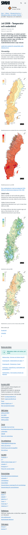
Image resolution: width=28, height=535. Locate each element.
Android (11, 529)
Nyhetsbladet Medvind (7, 519)
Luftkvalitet (4, 431)
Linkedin (11, 464)
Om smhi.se (4, 450)
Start (2, 13)
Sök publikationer (6, 517)
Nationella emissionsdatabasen (9, 476)
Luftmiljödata (4, 480)
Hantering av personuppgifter (9, 448)
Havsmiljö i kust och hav (7, 427)
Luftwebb (11, 478)
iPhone (10, 527)
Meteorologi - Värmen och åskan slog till (13, 357)
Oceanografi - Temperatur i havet (11, 364)
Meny (25, 4)
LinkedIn (5, 333)
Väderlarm (11, 506)
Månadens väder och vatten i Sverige (11, 15)
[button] (21, 3)
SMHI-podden (5, 420)
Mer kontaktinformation (7, 406)
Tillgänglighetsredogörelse (8, 443)
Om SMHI (3, 415)
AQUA (10, 494)
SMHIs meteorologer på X (14, 462)
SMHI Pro (11, 499)
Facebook (5, 330)
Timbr (10, 501)
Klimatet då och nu (15, 13)
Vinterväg (11, 504)
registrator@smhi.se (10, 399)
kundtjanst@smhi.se (10, 396)
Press (2, 401)
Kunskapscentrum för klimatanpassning (12, 429)
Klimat (7, 13)
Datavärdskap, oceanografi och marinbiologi (13, 485)
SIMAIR (3, 434)
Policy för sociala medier (7, 469)
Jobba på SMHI (5, 413)
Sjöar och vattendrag (7, 436)
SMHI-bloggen (5, 417)
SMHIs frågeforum (14, 403)
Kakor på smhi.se (5, 445)
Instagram (11, 466)
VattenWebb (4, 483)
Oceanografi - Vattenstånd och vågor (13, 360)
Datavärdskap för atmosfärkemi (10, 487)
